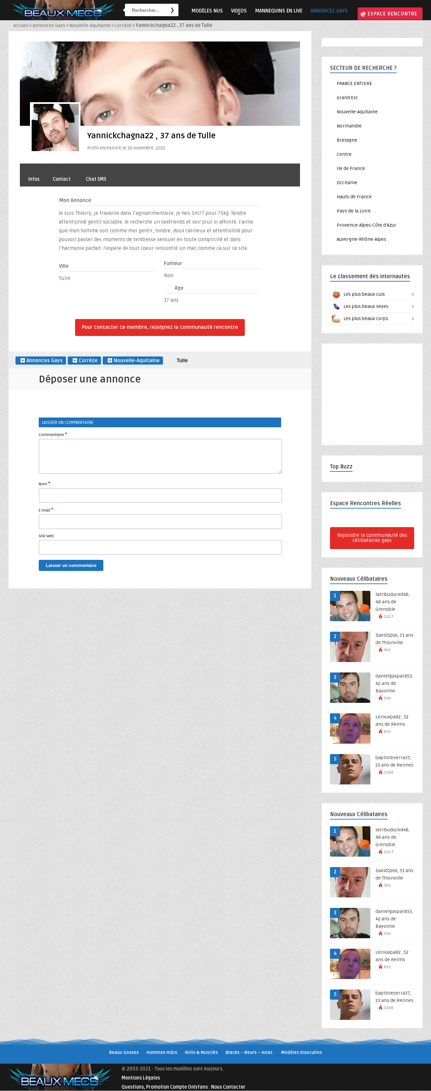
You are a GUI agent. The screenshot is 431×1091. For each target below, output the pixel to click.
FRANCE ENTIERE (354, 83)
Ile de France (351, 168)
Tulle (182, 360)
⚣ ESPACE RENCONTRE (388, 14)
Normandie (349, 126)
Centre (344, 154)
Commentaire (53, 434)
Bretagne (347, 140)
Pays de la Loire (354, 211)
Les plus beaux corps (377, 318)
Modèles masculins (301, 1052)
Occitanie (347, 182)
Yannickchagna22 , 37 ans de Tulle (151, 136)
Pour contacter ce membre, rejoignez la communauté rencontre (160, 327)
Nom (44, 484)
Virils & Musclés (201, 1052)
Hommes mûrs (161, 1052)
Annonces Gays (49, 25)
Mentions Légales (141, 1078)
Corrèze (123, 25)
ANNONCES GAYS (329, 11)
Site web (46, 536)
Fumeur (173, 263)
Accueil (21, 25)
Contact (62, 179)
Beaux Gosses (124, 1052)
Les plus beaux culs (377, 294)
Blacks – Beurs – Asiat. (249, 1052)
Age (179, 288)
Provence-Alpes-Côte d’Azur (366, 225)
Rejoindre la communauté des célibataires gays (372, 537)
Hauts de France (354, 197)
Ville (64, 266)
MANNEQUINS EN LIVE (278, 11)
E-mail (46, 510)
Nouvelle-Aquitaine (89, 25)
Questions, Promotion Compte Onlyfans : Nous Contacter (183, 1087)
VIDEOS (239, 11)
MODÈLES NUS (207, 11)
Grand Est (347, 98)
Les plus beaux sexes (377, 306)
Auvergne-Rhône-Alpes (361, 239)
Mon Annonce (75, 200)
